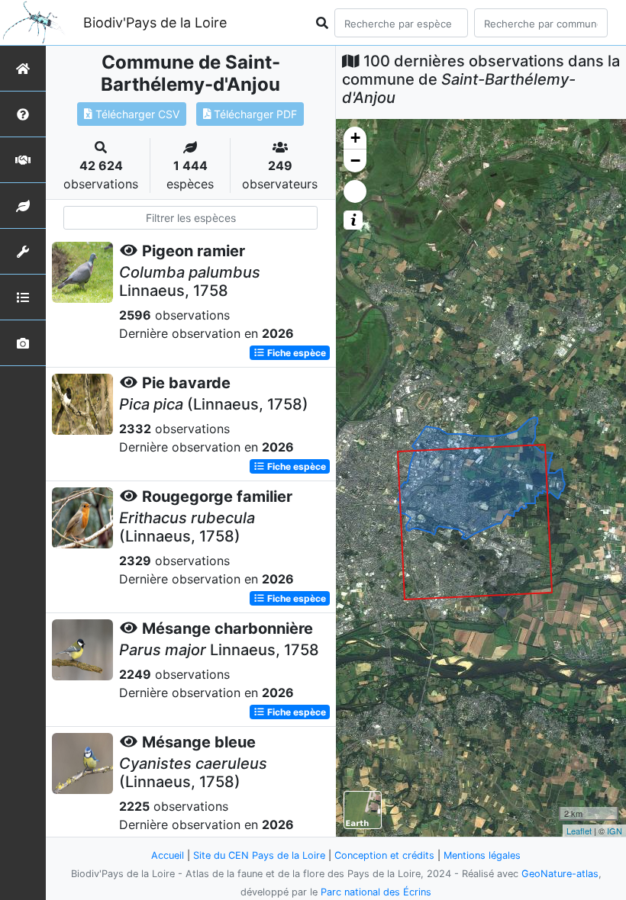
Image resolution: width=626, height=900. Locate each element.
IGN (614, 830)
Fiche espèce (295, 352)
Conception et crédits (384, 855)
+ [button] (355, 137)
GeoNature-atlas (560, 873)
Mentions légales (482, 855)
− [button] (355, 160)
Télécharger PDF (254, 114)
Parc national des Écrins (376, 892)
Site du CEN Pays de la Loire (259, 855)
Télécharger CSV (135, 114)
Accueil (167, 855)
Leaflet (579, 830)
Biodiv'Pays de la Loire (155, 22)
